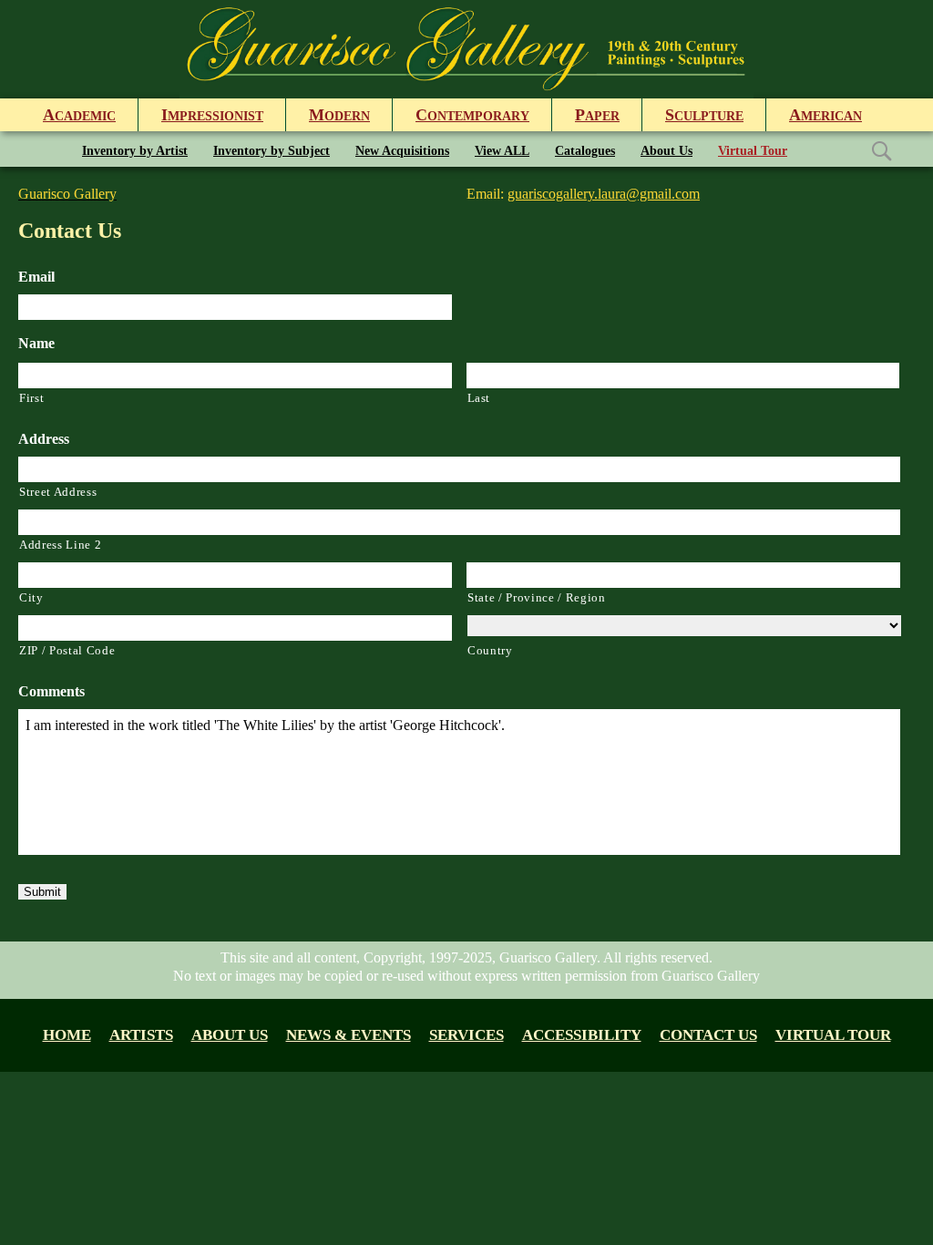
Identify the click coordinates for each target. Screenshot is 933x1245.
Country (490, 650)
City (31, 597)
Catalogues (585, 151)
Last (479, 398)
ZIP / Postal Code (67, 650)
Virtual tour (833, 1035)
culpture (704, 115)
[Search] (881, 150)
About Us (666, 151)
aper (597, 115)
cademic (79, 115)
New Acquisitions (402, 151)
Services (466, 1035)
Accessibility (581, 1035)
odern (339, 115)
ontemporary (472, 115)
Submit (42, 892)
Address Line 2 (60, 544)
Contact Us (708, 1035)
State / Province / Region (536, 597)
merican (825, 115)
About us (229, 1035)
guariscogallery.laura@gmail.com (604, 193)
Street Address (58, 492)
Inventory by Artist (135, 151)
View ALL (502, 151)
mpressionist (212, 115)
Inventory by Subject (271, 151)
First (31, 398)
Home (67, 1035)
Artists (141, 1035)
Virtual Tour (752, 151)
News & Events (348, 1035)
